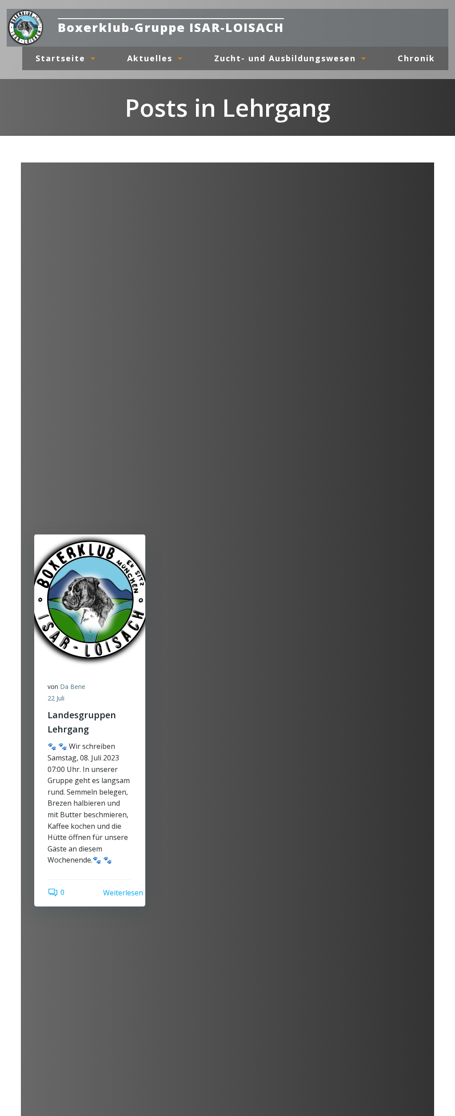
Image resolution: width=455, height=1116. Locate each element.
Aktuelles (149, 58)
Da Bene (72, 686)
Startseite (60, 58)
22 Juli (56, 698)
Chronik (416, 58)
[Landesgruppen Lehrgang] (89, 600)
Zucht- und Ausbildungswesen (285, 58)
